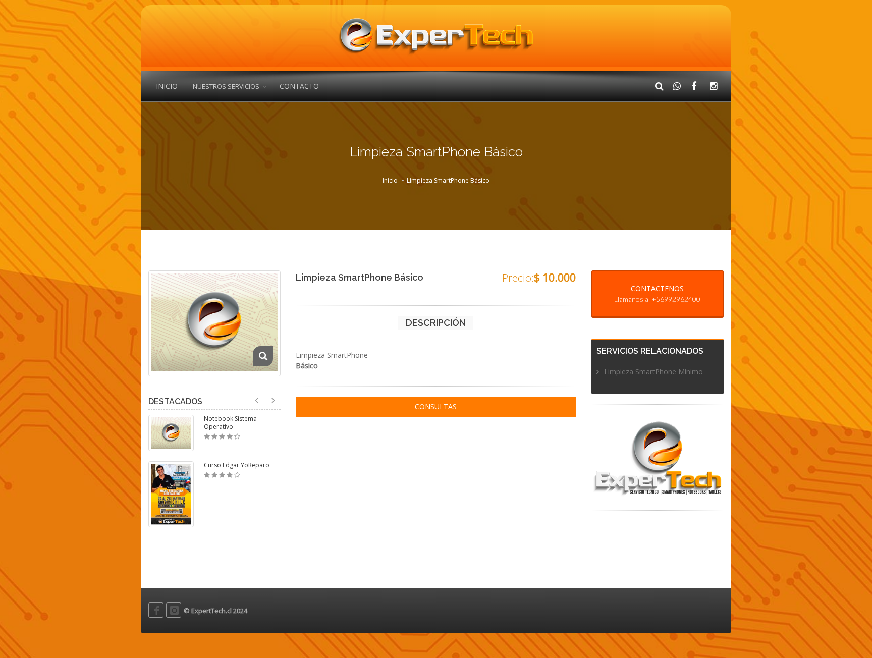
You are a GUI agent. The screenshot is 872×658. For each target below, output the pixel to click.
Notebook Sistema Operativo (230, 423)
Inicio (390, 180)
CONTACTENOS (657, 293)
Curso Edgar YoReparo (236, 465)
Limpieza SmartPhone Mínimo (653, 371)
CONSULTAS (436, 406)
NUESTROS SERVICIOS (226, 86)
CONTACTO (299, 86)
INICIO (167, 86)
